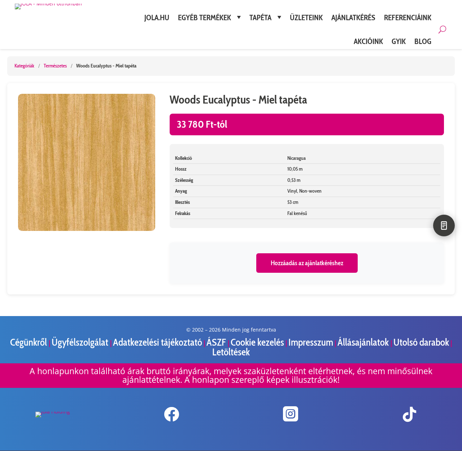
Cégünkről (29, 342)
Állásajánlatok (364, 342)
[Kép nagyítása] (86, 162)
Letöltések (231, 352)
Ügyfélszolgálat (81, 342)
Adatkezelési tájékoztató (157, 342)
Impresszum (310, 342)
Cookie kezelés (257, 342)
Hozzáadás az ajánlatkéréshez (307, 263)
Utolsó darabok (421, 342)
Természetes (55, 65)
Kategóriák (24, 65)
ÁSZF (217, 342)
